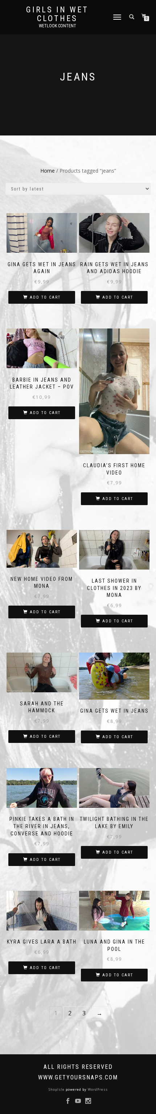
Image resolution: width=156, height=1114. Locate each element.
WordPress (97, 1089)
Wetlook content (57, 25)
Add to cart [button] (45, 297)
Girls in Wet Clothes (57, 14)
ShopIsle (57, 1089)
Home (47, 170)
